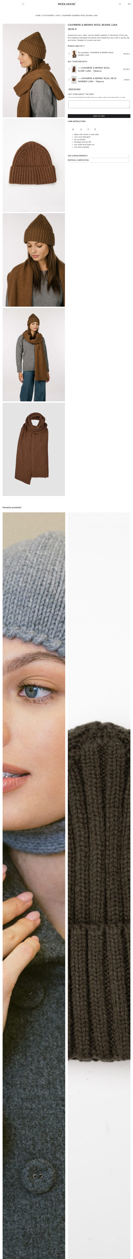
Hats (58, 15)
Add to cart (99, 116)
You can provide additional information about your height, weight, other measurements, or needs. (97, 97)
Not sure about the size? (81, 94)
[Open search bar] (120, 4)
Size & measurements (78, 156)
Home (38, 15)
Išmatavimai (74, 89)
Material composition (78, 160)
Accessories (48, 15)
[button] (99, 121)
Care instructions (76, 121)
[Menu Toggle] (23, 4)
